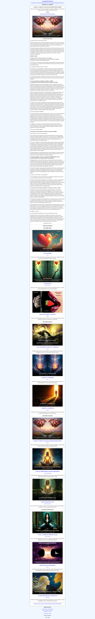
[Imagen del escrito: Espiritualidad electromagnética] (47, 563)
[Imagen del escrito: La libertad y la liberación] (47, 406)
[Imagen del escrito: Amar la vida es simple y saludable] (47, 312)
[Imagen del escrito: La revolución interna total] (47, 500)
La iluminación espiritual (47, 1)
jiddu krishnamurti (47, 473)
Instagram (46, 611)
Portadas (42, 14)
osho (47, 255)
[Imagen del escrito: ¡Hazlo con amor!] (47, 251)
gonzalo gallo (47, 285)
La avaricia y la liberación (47, 377)
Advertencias (46, 613)
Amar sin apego (47, 283)
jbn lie (47, 442)
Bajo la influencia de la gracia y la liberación (47, 347)
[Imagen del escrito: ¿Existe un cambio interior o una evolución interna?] (47, 469)
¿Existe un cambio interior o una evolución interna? (47, 471)
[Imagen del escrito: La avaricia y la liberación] (47, 375)
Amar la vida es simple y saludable (47, 314)
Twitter (43, 610)
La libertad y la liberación (47, 408)
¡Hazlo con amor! (47, 253)
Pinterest (51, 610)
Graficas (46, 14)
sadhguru (47, 597)
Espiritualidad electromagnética (47, 565)
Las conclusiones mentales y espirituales (47, 595)
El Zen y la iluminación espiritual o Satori (47, 534)
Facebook (47, 610)
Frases (49, 14)
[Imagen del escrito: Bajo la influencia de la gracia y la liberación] (47, 345)
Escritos (53, 14)
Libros (50, 613)
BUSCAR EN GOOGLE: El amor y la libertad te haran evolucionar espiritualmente (47, 603)
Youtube (49, 611)
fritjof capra (47, 536)
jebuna (47, 316)
